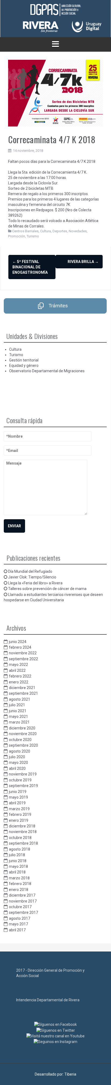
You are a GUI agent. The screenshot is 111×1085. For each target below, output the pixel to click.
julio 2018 (17, 855)
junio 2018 (17, 861)
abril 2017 (17, 930)
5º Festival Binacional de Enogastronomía (30, 267)
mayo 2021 (18, 716)
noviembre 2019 (23, 774)
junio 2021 (17, 711)
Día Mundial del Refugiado (30, 571)
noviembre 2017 (23, 901)
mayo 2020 (18, 762)
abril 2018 (17, 872)
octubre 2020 (20, 740)
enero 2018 (18, 889)
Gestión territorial (24, 360)
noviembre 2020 (23, 734)
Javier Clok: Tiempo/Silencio (32, 577)
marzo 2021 (19, 722)
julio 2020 (17, 757)
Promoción (16, 236)
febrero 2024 (20, 647)
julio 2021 (17, 705)
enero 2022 (18, 682)
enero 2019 (18, 820)
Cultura (45, 231)
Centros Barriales (25, 231)
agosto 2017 (19, 918)
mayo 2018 (18, 866)
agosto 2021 (19, 699)
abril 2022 (17, 670)
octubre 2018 (20, 837)
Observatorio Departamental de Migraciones (47, 371)
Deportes (60, 231)
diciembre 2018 (22, 826)
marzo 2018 (19, 878)
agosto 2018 (19, 849)
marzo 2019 (19, 809)
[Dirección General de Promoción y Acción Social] (55, 10)
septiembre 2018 (23, 843)
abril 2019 (17, 803)
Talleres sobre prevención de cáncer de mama (47, 589)
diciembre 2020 (22, 728)
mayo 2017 (18, 924)
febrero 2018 (20, 884)
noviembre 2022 (23, 653)
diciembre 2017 (22, 895)
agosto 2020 (19, 751)
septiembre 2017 (23, 912)
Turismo (33, 236)
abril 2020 (17, 768)
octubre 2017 (20, 907)
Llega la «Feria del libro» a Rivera (35, 583)
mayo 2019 (18, 797)
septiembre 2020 (23, 745)
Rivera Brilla (83, 261)
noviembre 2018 (23, 832)
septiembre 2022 (23, 659)
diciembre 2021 (22, 688)
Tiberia (70, 1074)
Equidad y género (24, 365)
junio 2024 (17, 642)
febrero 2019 (20, 814)
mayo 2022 (18, 664)
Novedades (78, 231)
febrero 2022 (20, 676)
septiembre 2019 (23, 786)
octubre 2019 (20, 780)
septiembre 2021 (23, 693)
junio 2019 (17, 791)
